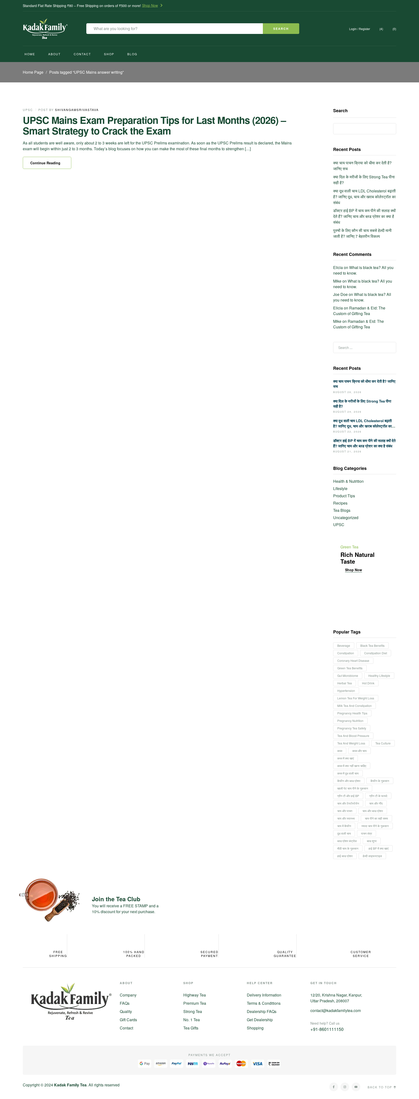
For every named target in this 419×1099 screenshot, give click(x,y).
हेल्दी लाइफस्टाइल (372, 856)
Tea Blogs (341, 510)
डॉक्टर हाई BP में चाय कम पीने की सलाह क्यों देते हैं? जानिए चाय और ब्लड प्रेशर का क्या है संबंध (364, 216)
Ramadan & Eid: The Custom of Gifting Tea (359, 310)
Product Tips (344, 495)
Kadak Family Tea (70, 1085)
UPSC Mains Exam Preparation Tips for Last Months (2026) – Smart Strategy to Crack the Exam (154, 125)
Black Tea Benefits (372, 645)
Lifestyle (340, 488)
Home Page (33, 72)
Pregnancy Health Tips (352, 713)
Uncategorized (345, 517)
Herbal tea (344, 683)
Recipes (340, 503)
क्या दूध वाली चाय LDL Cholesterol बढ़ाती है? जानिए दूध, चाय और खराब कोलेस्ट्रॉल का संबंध (364, 196)
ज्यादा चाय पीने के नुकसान (375, 826)
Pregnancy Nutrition (350, 721)
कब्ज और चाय (359, 751)
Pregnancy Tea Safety (351, 728)
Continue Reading (45, 162)
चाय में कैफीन (344, 826)
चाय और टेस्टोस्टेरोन (348, 803)
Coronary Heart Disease (353, 660)
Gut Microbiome (347, 675)
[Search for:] (364, 347)
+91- (327, 1029)
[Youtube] (356, 1087)
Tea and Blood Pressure (353, 736)
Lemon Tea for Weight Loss (355, 698)
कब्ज (339, 751)
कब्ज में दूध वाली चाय (348, 773)
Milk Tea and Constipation (354, 706)
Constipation (345, 653)
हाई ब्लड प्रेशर (345, 856)
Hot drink (368, 683)
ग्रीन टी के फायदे (378, 796)
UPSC (28, 110)
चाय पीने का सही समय (376, 818)
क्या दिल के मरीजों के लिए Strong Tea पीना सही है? (362, 403)
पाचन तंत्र (366, 833)
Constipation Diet (375, 653)
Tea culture (383, 743)
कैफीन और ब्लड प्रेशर (348, 781)
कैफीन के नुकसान (380, 781)
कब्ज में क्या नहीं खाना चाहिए (351, 766)
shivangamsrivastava (77, 110)
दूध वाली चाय (344, 833)
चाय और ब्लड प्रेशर (373, 811)
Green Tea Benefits (350, 668)
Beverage (343, 645)
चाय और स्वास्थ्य (346, 818)
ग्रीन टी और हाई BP (348, 796)
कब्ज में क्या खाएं (345, 758)
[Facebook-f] (333, 1087)
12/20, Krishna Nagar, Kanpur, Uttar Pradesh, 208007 (336, 998)
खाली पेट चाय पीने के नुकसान (352, 788)
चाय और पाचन (344, 811)
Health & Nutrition (348, 481)
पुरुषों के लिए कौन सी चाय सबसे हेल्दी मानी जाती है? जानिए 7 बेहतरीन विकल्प (362, 233)
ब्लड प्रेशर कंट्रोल (347, 841)
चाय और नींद (376, 803)
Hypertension (346, 690)
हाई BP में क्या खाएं (378, 848)
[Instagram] (344, 1087)
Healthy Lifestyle (379, 675)
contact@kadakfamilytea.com (335, 1010)
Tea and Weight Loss (351, 743)
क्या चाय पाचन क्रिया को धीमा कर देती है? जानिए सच (364, 384)
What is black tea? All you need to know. (363, 270)
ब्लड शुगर (372, 841)
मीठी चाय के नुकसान (347, 848)
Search (340, 111)
